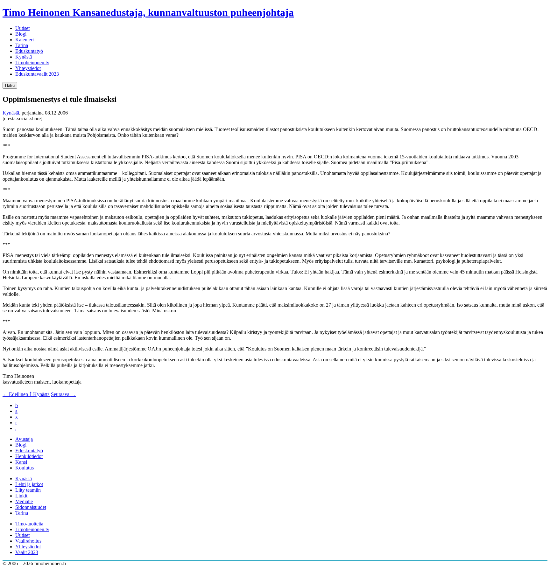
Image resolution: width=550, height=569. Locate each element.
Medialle (24, 501)
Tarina (21, 45)
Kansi (21, 462)
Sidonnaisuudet (30, 507)
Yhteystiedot (28, 68)
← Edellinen (16, 394)
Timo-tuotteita (29, 523)
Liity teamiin (28, 490)
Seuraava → (63, 394)
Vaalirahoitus (28, 541)
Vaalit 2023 (26, 552)
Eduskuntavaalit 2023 (37, 74)
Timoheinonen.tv (32, 62)
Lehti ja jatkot (29, 484)
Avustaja (24, 439)
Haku (10, 85)
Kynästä (23, 56)
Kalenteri (24, 39)
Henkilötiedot (29, 456)
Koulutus (24, 467)
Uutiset (22, 28)
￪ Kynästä (39, 394)
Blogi (20, 34)
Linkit (21, 495)
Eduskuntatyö (29, 51)
